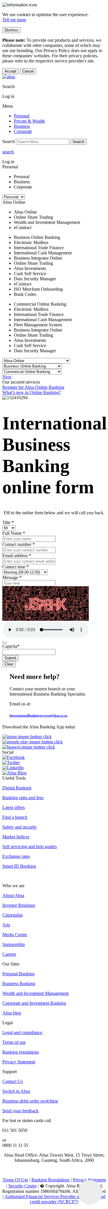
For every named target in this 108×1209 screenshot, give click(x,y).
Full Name (13, 533)
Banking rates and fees (22, 797)
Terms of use (14, 1042)
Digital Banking (16, 787)
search (8, 151)
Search (78, 142)
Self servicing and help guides (29, 846)
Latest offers (13, 807)
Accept (10, 71)
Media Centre (14, 934)
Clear (9, 664)
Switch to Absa (16, 1091)
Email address (16, 555)
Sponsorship (13, 944)
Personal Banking (18, 973)
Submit (10, 658)
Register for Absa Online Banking (33, 387)
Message (12, 577)
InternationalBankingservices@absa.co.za (38, 715)
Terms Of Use (15, 1179)
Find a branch (14, 817)
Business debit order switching (30, 1100)
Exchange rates (16, 856)
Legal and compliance (22, 1032)
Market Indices (15, 836)
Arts (6, 924)
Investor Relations (18, 905)
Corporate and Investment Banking (34, 1003)
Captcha (11, 646)
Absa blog (11, 1012)
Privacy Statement (18, 1061)
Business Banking (18, 983)
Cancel (28, 71)
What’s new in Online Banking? (31, 392)
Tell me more (14, 19)
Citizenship (12, 915)
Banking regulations (20, 1052)
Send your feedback (20, 1110)
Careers (9, 954)
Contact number (18, 544)
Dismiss (11, 30)
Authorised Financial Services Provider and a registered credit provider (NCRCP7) (55, 1199)
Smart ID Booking (19, 866)
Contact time (15, 566)
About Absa (13, 895)
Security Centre (22, 1185)
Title (8, 522)
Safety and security (19, 827)
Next (6, 376)
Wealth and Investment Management (35, 993)
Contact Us (12, 1081)
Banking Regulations (50, 1179)
